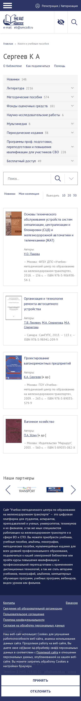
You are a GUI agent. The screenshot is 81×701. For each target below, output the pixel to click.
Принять (40, 680)
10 (63, 195)
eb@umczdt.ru (23, 27)
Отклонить (40, 691)
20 (69, 195)
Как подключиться (38, 66)
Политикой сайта (47, 652)
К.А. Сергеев (32, 377)
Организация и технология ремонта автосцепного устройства (43, 303)
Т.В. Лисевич (32, 323)
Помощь (59, 66)
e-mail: (7, 27)
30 (75, 195)
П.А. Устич (30, 435)
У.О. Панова (32, 254)
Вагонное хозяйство (39, 421)
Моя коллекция (29, 194)
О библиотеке (12, 66)
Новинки (9, 194)
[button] (7, 489)
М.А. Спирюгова (52, 323)
